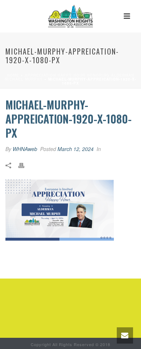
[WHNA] (70, 16)
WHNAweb (25, 148)
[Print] (24, 164)
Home (13, 75)
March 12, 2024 (75, 148)
